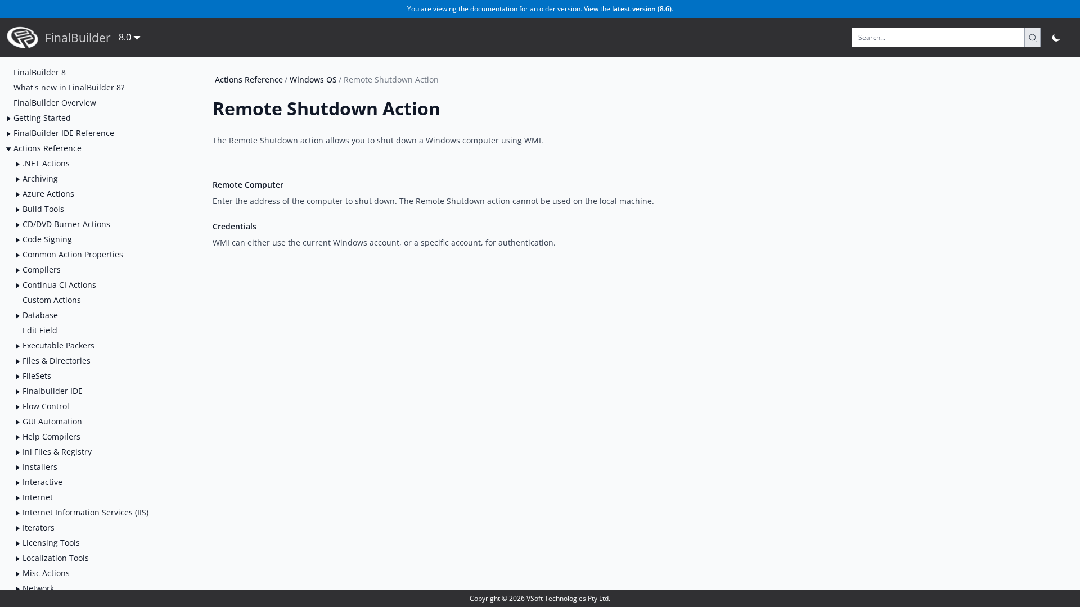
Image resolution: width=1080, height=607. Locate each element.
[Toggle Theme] (1056, 37)
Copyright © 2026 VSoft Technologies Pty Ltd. (540, 598)
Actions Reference (249, 79)
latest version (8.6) (642, 8)
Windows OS (313, 79)
